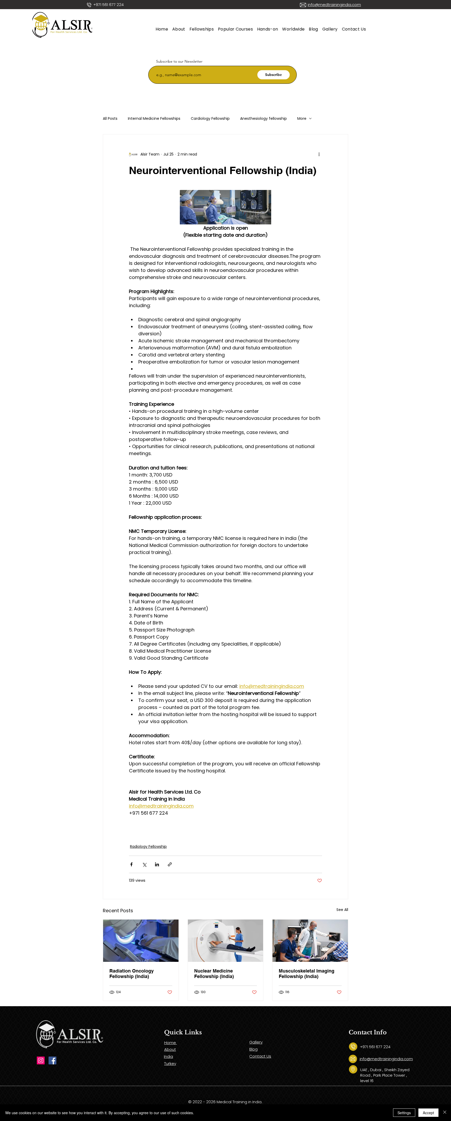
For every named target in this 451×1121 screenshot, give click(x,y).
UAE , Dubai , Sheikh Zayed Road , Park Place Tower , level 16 (385, 1075)
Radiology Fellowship (148, 846)
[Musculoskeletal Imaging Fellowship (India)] (310, 941)
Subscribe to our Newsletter (179, 61)
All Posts (110, 118)
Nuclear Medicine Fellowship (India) (214, 973)
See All (342, 909)
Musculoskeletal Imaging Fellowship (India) (306, 973)
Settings (404, 1112)
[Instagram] (41, 1060)
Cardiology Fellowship (210, 118)
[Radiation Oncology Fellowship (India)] (141, 941)
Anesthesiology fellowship (263, 118)
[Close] (445, 1112)
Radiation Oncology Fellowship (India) (131, 973)
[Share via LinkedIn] (157, 864)
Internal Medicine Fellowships (154, 118)
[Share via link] (169, 864)
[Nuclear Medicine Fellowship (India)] (225, 941)
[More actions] (319, 154)
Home (170, 1042)
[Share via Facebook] (131, 864)
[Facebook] (52, 1060)
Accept (428, 1112)
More (301, 118)
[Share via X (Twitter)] (144, 864)
